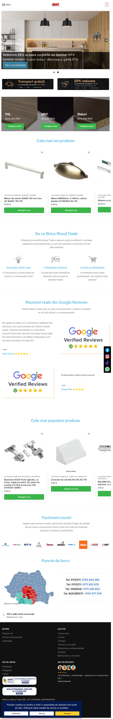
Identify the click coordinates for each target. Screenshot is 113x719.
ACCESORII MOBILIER (12, 195)
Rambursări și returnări (69, 656)
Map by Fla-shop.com (12, 604)
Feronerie (102, 479)
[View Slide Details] (56, 40)
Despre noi (7, 633)
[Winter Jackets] (91, 114)
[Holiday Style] (55, 114)
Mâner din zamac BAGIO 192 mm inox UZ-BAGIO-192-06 (23, 199)
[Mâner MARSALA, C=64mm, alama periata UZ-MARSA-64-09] (71, 170)
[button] (106, 5)
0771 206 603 (91, 589)
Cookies (62, 652)
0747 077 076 (93, 593)
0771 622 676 (91, 584)
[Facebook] (107, 350)
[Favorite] (42, 152)
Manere (25, 195)
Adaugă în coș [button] (24, 210)
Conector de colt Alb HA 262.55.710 (69, 479)
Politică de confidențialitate (71, 648)
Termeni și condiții (67, 644)
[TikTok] (107, 362)
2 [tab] (58, 72)
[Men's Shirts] (19, 114)
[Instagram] (107, 356)
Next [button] (106, 40)
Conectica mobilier (78, 477)
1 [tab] (54, 72)
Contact (61, 641)
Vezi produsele (15, 65)
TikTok (5, 674)
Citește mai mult (71, 489)
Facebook (7, 666)
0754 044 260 (90, 579)
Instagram (7, 670)
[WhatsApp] (107, 369)
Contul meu (63, 633)
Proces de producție (12, 637)
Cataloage (7, 641)
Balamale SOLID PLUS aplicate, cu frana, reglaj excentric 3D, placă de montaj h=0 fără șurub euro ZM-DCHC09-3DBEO (22, 483)
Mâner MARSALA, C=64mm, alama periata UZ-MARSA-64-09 (69, 199)
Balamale (26, 477)
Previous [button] (4, 40)
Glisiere (101, 197)
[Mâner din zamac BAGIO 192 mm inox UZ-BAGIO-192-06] (24, 170)
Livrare (61, 637)
